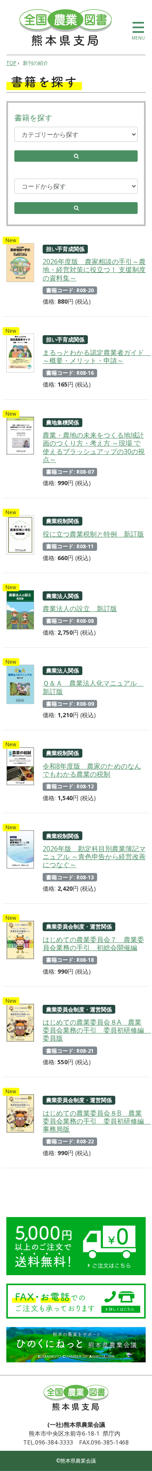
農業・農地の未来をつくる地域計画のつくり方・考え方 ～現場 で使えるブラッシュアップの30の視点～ (94, 447)
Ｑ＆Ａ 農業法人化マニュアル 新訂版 (93, 687)
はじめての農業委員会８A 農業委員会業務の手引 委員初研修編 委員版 (94, 1030)
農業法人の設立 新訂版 (80, 608)
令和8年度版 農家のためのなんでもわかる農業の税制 (92, 770)
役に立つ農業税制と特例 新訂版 (93, 534)
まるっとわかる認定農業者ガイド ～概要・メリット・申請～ (94, 356)
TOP (11, 63)
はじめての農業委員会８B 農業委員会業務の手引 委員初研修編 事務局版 (94, 1121)
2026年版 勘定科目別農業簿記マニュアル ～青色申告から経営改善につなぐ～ (94, 856)
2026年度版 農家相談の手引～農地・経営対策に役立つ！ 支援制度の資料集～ (94, 269)
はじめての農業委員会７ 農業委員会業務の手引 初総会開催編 (93, 943)
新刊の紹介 (35, 63)
